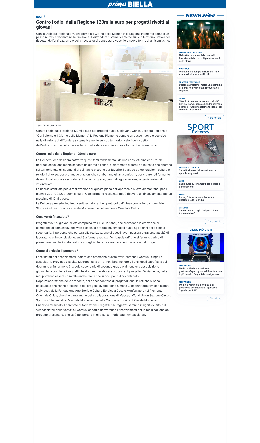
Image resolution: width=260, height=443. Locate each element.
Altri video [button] (215, 298)
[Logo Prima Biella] (130, 4)
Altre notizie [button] (214, 117)
